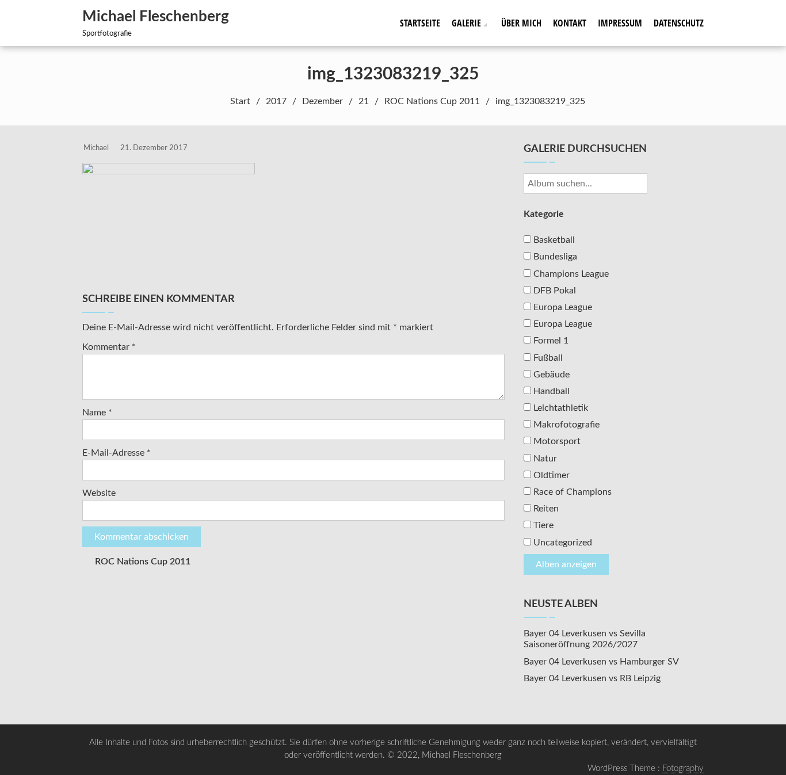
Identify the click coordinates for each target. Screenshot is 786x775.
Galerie (466, 23)
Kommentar (109, 347)
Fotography (683, 768)
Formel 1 (549, 340)
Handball (550, 391)
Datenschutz (679, 23)
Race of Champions (571, 492)
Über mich (521, 23)
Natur (544, 458)
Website (99, 493)
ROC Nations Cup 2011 (142, 561)
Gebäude (550, 374)
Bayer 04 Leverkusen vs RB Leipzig (592, 678)
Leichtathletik (559, 408)
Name (97, 412)
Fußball (547, 357)
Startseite (420, 23)
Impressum (620, 23)
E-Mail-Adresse (116, 452)
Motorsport (556, 441)
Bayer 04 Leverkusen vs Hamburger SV (601, 661)
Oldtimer (550, 475)
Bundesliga (554, 256)
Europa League (561, 307)
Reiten (545, 508)
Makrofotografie (565, 424)
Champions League (570, 273)
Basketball (553, 240)
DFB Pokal (553, 290)
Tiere (542, 525)
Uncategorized (561, 542)
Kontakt (569, 23)
